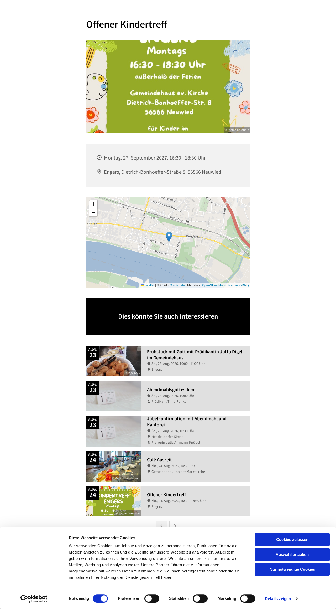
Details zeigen (278, 598)
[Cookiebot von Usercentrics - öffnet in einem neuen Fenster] (34, 599)
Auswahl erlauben (292, 554)
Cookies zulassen (292, 539)
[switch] (151, 598)
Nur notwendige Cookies (292, 569)
